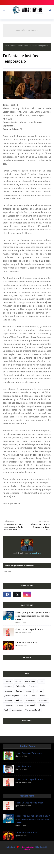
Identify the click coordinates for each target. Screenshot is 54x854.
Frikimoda (8, 691)
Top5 (6, 710)
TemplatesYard (28, 847)
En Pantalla (15, 46)
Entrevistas (33, 686)
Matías (42, 696)
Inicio (7, 46)
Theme (27, 849)
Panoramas (43, 701)
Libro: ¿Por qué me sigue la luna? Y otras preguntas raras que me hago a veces (32, 615)
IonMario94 (34, 553)
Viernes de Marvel (32, 710)
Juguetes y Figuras (11, 696)
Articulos (8, 681)
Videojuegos (17, 710)
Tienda (42, 705)
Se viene (19, 705)
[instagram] (27, 594)
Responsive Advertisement (27, 30)
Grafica (19, 691)
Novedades (30, 701)
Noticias (19, 701)
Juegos (28, 691)
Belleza (18, 681)
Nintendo (8, 701)
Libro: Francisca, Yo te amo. (28, 753)
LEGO (25, 696)
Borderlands (30, 681)
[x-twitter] (17, 594)
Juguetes (38, 691)
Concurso (8, 686)
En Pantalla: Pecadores (26, 642)
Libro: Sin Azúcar (23, 766)
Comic (41, 681)
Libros (33, 696)
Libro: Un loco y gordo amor (29, 629)
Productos (8, 705)
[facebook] (7, 594)
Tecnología (31, 705)
